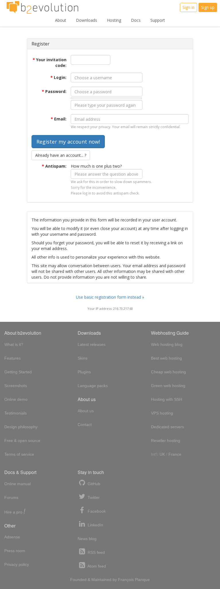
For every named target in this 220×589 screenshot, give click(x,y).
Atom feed (96, 566)
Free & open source (22, 440)
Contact (85, 424)
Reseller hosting (165, 440)
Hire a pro (14, 511)
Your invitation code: (49, 62)
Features (12, 358)
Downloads (86, 20)
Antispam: (54, 166)
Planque (142, 579)
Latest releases (91, 344)
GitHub (93, 483)
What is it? (13, 344)
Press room (14, 550)
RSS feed (96, 552)
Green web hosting (168, 385)
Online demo (16, 399)
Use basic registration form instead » (110, 297)
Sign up (208, 7)
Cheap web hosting (168, 372)
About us (86, 410)
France (174, 454)
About (60, 20)
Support (157, 20)
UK (162, 454)
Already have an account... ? (60, 155)
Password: (54, 91)
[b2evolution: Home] (42, 7)
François (126, 579)
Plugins (84, 372)
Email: (58, 119)
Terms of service (19, 454)
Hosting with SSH (166, 399)
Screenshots (15, 385)
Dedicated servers (167, 427)
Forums (11, 497)
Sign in (188, 7)
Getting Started (18, 372)
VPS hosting (162, 413)
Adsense (12, 537)
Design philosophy (21, 427)
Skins (82, 358)
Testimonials (15, 413)
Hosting (114, 20)
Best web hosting (166, 358)
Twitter (93, 497)
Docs (136, 20)
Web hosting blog (166, 344)
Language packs (93, 385)
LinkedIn (95, 525)
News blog (87, 538)
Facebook (96, 511)
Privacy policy (16, 564)
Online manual (17, 483)
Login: (58, 77)
